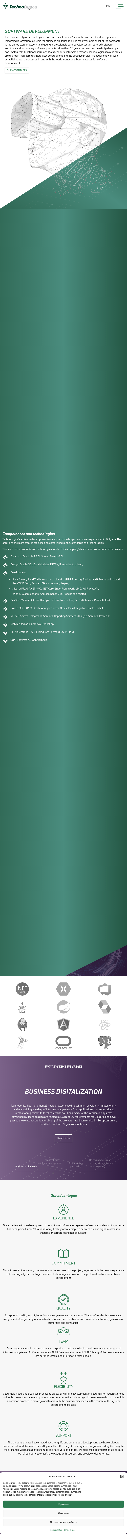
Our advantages (17, 70)
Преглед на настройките (63, 1522)
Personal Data (56, 1530)
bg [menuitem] (108, 6)
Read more (63, 1138)
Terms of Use (69, 1530)
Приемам (63, 1504)
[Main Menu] (120, 6)
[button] (122, 1476)
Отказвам (63, 1513)
